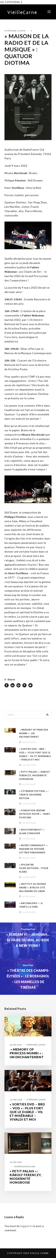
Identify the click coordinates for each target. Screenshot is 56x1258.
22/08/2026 (29, 784)
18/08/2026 (29, 823)
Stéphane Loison (15, 31)
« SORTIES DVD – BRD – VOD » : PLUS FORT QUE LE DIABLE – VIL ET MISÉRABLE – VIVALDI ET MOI (27, 1111)
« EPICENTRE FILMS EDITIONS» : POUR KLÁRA (33, 868)
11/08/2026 (28, 912)
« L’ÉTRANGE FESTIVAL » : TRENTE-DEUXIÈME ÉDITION (34, 795)
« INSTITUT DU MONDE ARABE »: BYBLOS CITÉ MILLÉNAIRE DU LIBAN (32, 887)
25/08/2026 (29, 742)
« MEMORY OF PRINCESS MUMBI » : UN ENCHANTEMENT (33, 733)
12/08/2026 (29, 896)
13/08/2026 (29, 877)
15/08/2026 (29, 858)
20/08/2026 (29, 804)
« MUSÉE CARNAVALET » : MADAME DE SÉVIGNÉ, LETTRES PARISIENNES (33, 849)
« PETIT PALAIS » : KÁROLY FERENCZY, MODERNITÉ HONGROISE (34, 775)
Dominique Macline (24, 1166)
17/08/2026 (28, 839)
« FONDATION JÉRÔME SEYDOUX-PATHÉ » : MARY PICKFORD (34, 814)
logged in (26, 1226)
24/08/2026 (29, 765)
